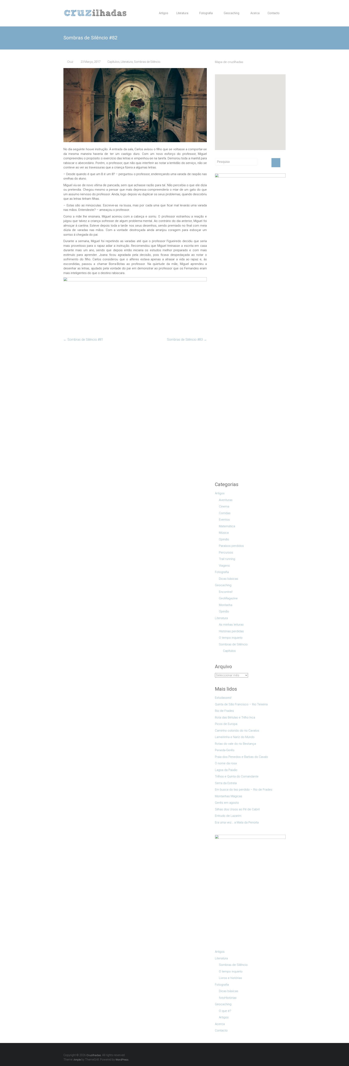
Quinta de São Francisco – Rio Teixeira (241, 704)
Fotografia (206, 13)
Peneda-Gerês (224, 750)
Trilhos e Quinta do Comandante (237, 776)
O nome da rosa (226, 763)
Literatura (182, 13)
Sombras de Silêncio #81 (83, 339)
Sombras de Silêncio (147, 61)
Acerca (255, 13)
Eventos (224, 519)
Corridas (224, 513)
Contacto (274, 13)
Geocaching (231, 13)
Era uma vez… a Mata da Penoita (237, 822)
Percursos (226, 552)
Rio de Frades (224, 711)
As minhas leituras (231, 624)
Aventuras (225, 500)
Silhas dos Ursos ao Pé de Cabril (237, 809)
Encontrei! (225, 592)
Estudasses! (223, 697)
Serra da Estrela (226, 783)
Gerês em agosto (227, 802)
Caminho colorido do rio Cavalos (237, 730)
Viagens (224, 565)
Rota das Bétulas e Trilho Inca (235, 717)
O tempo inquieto (231, 638)
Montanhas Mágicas (228, 796)
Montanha (225, 605)
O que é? (225, 1011)
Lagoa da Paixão (226, 770)
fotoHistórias (228, 998)
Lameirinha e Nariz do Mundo (234, 737)
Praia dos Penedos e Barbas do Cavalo (241, 757)
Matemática (227, 526)
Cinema (224, 506)
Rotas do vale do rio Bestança (235, 744)
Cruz (70, 61)
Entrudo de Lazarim (228, 816)
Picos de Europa (226, 724)
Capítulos (113, 61)
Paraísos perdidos (231, 546)
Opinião (224, 539)
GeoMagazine (228, 598)
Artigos (163, 13)
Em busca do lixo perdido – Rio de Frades (243, 789)
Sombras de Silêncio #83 (187, 339)
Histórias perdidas (231, 631)
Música (224, 533)
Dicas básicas (228, 579)
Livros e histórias (230, 978)
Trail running (227, 559)
